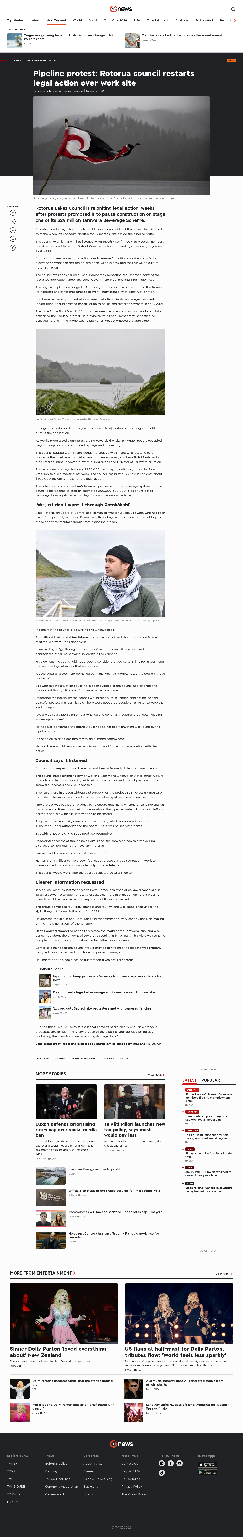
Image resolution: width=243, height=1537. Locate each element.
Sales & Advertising (97, 1479)
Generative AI (55, 1494)
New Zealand (56, 20)
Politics (225, 20)
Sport (93, 20)
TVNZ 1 (12, 1471)
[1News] (121, 9)
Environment (109, 1058)
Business (182, 20)
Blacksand (90, 1486)
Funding (51, 1471)
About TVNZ (92, 1463)
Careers (89, 1471)
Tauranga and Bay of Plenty (84, 1058)
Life (137, 20)
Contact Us (130, 1463)
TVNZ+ (12, 1463)
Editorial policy (56, 1463)
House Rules (131, 1479)
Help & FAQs (131, 1471)
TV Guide (14, 1494)
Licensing (90, 1494)
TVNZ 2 (13, 1479)
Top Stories (15, 20)
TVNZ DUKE (16, 1486)
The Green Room (134, 1494)
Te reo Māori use (57, 1479)
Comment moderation (61, 1486)
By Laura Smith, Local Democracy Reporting (58, 90)
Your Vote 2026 (115, 20)
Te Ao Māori (204, 20)
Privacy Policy (132, 1486)
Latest (34, 20)
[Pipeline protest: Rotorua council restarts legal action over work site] (13, 214)
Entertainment (157, 20)
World (77, 20)
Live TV (12, 1502)
